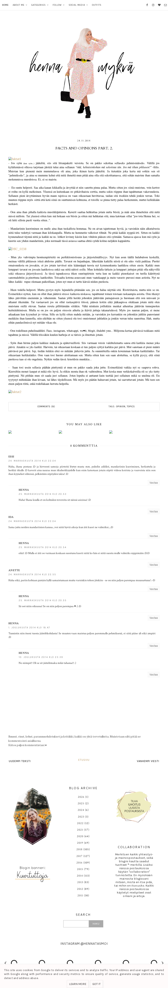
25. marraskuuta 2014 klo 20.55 (43, 600)
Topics (131, 406)
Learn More (77, 984)
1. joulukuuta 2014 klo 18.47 (29, 627)
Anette (14, 570)
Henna (13, 623)
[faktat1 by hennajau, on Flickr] (14, 159)
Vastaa (154, 482)
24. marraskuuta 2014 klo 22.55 (32, 574)
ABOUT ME (18, 5)
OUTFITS (96, 5)
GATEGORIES (38, 5)
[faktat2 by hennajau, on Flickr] (14, 392)
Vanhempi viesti (148, 761)
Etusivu (84, 759)
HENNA (24, 490)
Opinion (120, 406)
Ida (11, 517)
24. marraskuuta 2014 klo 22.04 (32, 461)
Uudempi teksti (20, 761)
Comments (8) (46, 406)
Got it (96, 984)
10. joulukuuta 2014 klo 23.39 (41, 657)
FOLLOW (57, 5)
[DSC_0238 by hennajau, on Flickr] (17, 249)
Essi (11, 456)
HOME (5, 5)
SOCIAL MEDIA (77, 5)
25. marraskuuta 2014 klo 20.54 (42, 547)
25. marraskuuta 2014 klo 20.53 (43, 494)
